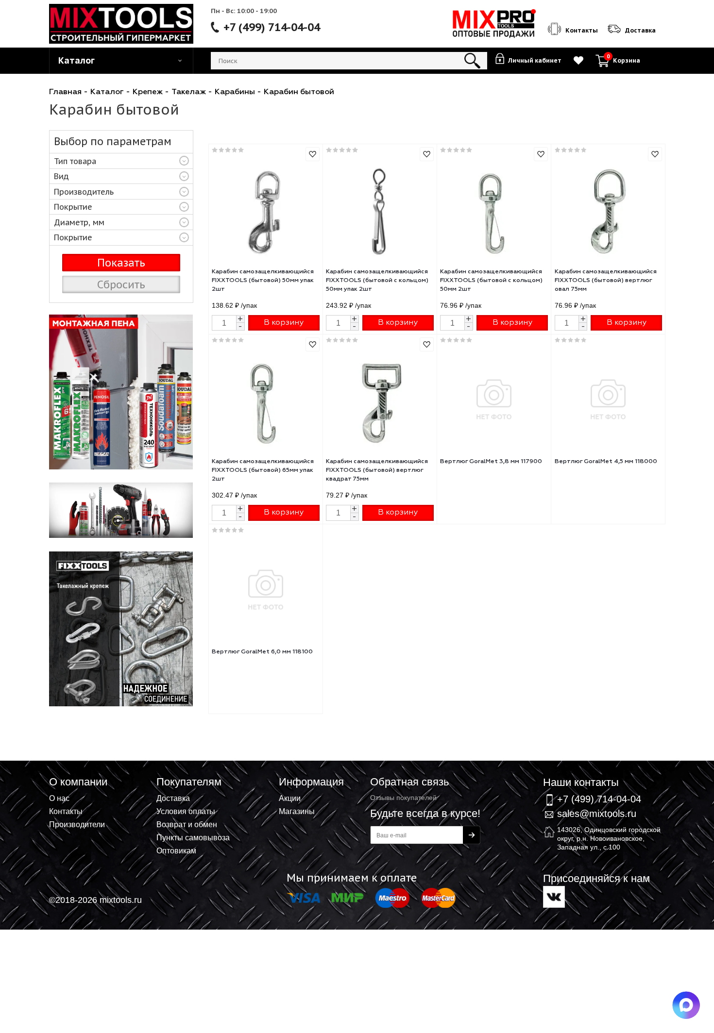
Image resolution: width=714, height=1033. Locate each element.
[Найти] (472, 60)
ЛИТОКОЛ (121, 392)
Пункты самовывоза (193, 837)
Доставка (173, 798)
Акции (290, 798)
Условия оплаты (185, 811)
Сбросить (121, 284)
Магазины (297, 811)
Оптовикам (176, 850)
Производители (77, 824)
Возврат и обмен (186, 824)
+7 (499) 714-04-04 (271, 27)
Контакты (66, 811)
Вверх (658, 767)
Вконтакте (554, 897)
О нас (59, 798)
